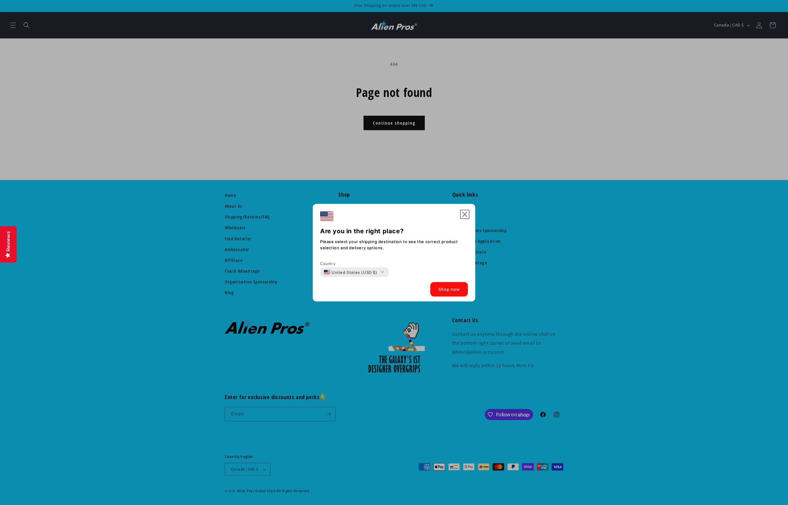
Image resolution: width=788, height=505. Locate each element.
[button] (465, 214)
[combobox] (350, 272)
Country (328, 263)
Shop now (449, 289)
